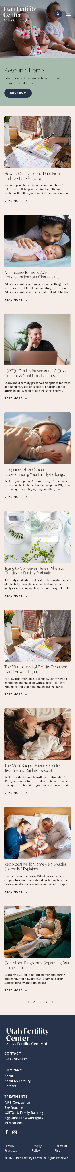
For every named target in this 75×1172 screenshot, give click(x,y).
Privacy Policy (37, 1148)
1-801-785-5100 (15, 1059)
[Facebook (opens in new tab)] (6, 1132)
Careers (10, 1086)
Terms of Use (61, 1148)
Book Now (18, 93)
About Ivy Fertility (17, 1081)
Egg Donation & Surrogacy (23, 1118)
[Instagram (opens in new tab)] (14, 1132)
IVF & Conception (17, 1103)
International (14, 1123)
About (8, 1076)
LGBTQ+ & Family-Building (23, 1113)
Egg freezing (13, 1108)
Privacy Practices (10, 1148)
